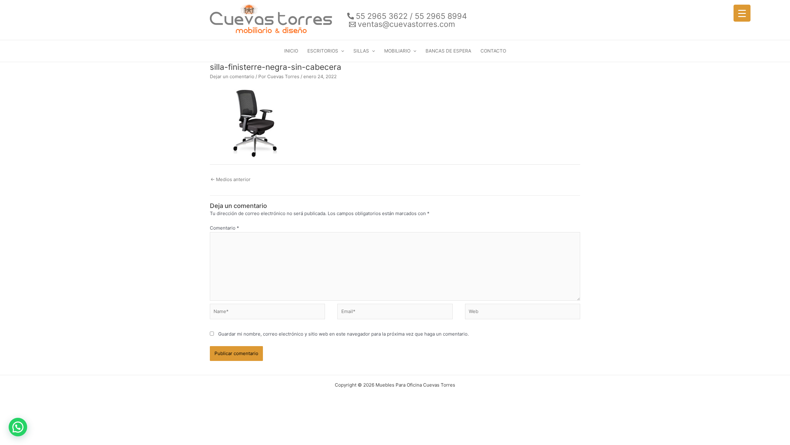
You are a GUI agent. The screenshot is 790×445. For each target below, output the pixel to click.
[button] (341, 51)
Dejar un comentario (232, 76)
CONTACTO (493, 51)
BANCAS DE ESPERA (448, 51)
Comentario (224, 228)
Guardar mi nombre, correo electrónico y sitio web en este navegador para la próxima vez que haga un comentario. (343, 334)
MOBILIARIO (397, 51)
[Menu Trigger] (742, 13)
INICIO (291, 51)
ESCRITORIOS (322, 51)
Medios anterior (230, 179)
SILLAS (361, 51)
